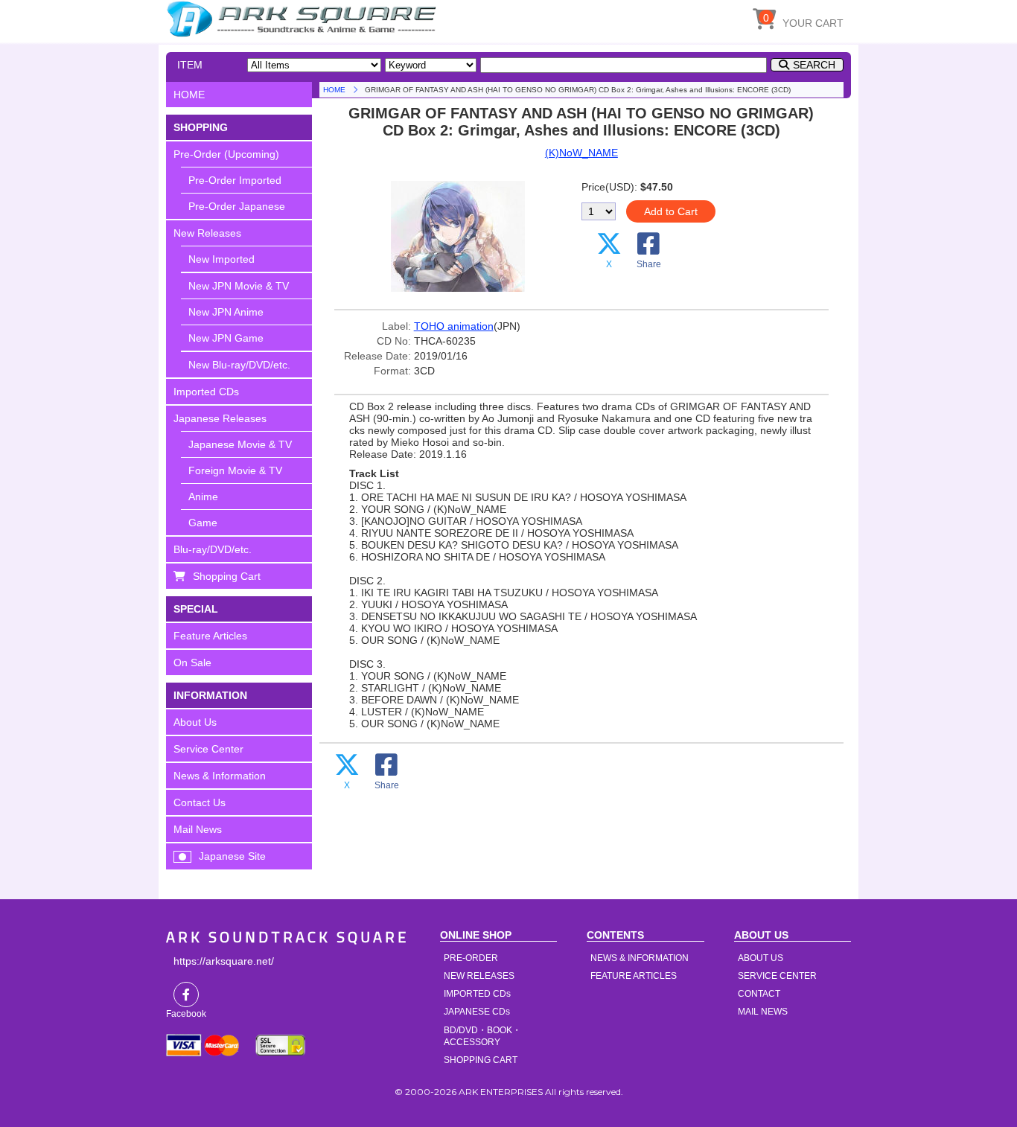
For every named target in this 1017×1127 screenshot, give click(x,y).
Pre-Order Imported (234, 180)
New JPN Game (226, 338)
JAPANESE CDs (477, 1011)
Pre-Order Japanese (236, 206)
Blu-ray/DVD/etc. (212, 549)
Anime (203, 496)
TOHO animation (454, 326)
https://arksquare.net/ (223, 961)
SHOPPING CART (480, 1060)
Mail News (197, 829)
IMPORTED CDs (477, 994)
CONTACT (759, 994)
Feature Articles (210, 636)
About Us (195, 722)
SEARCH (814, 65)
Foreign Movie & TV (235, 470)
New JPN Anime (226, 312)
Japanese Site (232, 856)
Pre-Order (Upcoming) (226, 154)
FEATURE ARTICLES (633, 976)
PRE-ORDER (471, 958)
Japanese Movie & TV (240, 444)
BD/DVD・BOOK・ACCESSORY (482, 1036)
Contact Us (199, 802)
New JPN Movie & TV (238, 286)
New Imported (221, 259)
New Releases (207, 233)
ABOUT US (760, 958)
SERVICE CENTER (777, 976)
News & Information (219, 776)
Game (202, 523)
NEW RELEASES (479, 976)
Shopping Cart (227, 576)
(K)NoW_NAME (581, 153)
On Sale (192, 662)
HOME (303, 18)
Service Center (208, 749)
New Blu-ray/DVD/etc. (239, 365)
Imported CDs (206, 392)
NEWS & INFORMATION (639, 958)
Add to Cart (671, 211)
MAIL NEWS (763, 1011)
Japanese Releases (220, 418)
